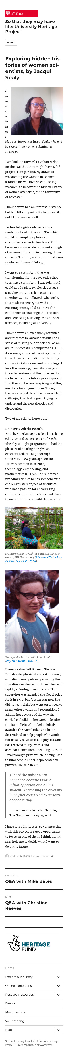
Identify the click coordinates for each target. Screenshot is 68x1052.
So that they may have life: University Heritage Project (31, 26)
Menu (11, 42)
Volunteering (14, 1021)
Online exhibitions (18, 985)
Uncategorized (44, 856)
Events (10, 1003)
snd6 (13, 856)
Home (9, 968)
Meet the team (16, 1012)
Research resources (19, 994)
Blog (8, 1029)
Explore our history (19, 977)
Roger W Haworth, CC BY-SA (22, 661)
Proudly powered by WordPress (35, 1045)
